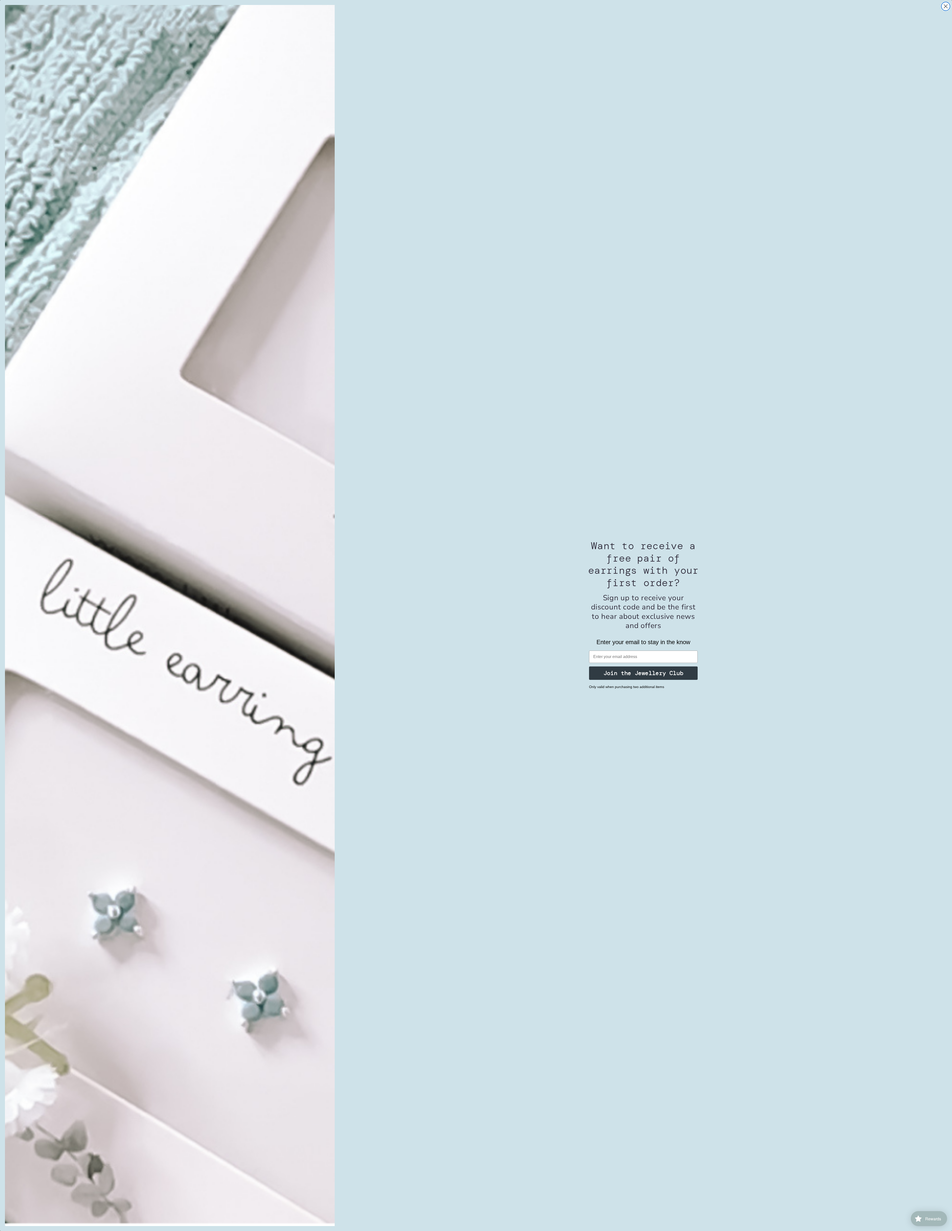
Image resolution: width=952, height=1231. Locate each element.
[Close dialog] (945, 6)
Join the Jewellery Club (643, 673)
